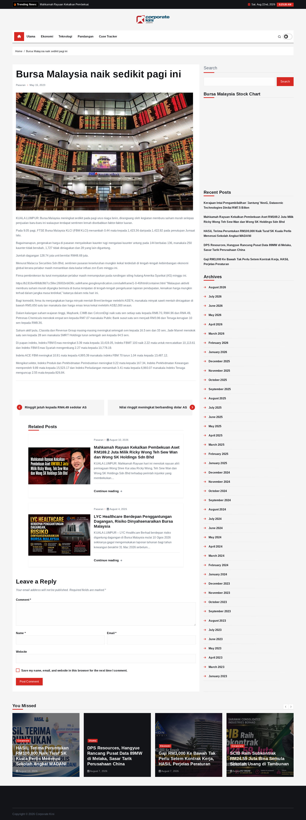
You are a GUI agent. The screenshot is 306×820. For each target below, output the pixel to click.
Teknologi (65, 36)
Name (21, 633)
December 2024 (219, 472)
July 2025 (215, 407)
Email (111, 633)
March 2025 (216, 444)
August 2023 (217, 620)
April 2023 (215, 657)
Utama (31, 36)
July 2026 (215, 296)
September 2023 (220, 611)
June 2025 (216, 417)
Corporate (166, 746)
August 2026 (217, 287)
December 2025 (219, 361)
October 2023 (218, 602)
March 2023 (216, 666)
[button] (285, 706)
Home (18, 51)
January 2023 (218, 676)
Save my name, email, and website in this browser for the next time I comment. (74, 670)
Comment (23, 599)
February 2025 (218, 453)
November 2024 (219, 481)
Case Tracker (108, 36)
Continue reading (107, 491)
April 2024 (215, 546)
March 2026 (216, 333)
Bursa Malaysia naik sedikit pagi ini (46, 51)
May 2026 (215, 315)
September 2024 (220, 500)
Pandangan (86, 36)
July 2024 (215, 518)
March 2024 (216, 555)
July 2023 (215, 629)
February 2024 (218, 565)
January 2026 (218, 352)
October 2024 (218, 490)
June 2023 (216, 639)
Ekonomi (47, 36)
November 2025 (219, 370)
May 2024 (215, 537)
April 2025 (215, 435)
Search (210, 67)
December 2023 (219, 583)
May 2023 (215, 648)
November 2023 (219, 592)
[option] (46, 745)
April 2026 (215, 324)
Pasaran (21, 85)
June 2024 (216, 528)
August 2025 (217, 398)
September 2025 (220, 389)
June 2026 (216, 305)
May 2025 (215, 426)
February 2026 (218, 342)
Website (21, 651)
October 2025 (218, 379)
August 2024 (217, 509)
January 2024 (218, 574)
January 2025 (218, 463)
